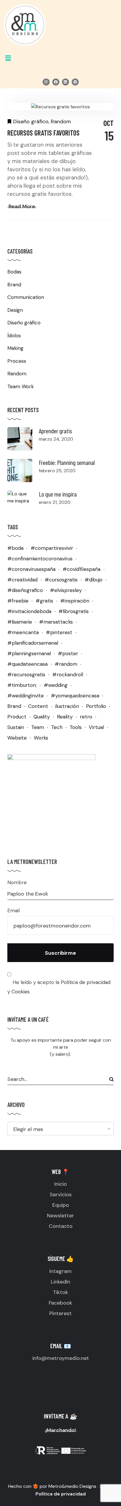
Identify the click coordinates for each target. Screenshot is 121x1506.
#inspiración (74, 601)
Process (16, 361)
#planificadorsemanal (32, 643)
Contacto (61, 1226)
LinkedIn (60, 1281)
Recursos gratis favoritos (43, 133)
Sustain (15, 727)
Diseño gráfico (30, 121)
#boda (15, 548)
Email (13, 910)
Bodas (14, 271)
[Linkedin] (65, 81)
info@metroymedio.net (60, 1358)
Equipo (60, 1205)
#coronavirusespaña (31, 569)
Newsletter (60, 1215)
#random (66, 664)
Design (15, 310)
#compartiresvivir (52, 548)
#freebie (17, 601)
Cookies (20, 991)
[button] (60, 58)
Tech (57, 727)
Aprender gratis (55, 430)
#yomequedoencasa (75, 695)
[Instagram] (46, 81)
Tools (76, 727)
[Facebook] (55, 81)
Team (37, 727)
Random (61, 121)
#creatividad (22, 579)
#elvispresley (66, 590)
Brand (14, 284)
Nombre (17, 882)
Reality (65, 716)
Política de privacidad (85, 982)
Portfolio (96, 706)
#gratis (44, 601)
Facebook (60, 1302)
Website (17, 738)
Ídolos (14, 335)
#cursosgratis (61, 579)
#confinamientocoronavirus (40, 558)
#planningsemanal (29, 653)
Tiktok (60, 1292)
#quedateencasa (27, 664)
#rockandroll (67, 674)
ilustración (67, 706)
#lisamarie (19, 622)
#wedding (56, 685)
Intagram (60, 1271)
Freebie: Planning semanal (67, 462)
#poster (68, 653)
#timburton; (22, 685)
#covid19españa (81, 569)
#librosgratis (73, 611)
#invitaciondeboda (29, 611)
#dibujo (93, 579)
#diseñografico (25, 590)
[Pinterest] (75, 81)
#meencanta (23, 632)
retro (86, 716)
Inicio (60, 1183)
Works (41, 738)
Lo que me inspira (58, 494)
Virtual (96, 727)
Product (16, 716)
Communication (25, 297)
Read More (22, 206)
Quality (41, 716)
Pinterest (60, 1313)
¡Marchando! (61, 1430)
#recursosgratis (26, 674)
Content (38, 706)
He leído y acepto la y (58, 987)
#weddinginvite (25, 695)
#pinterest (59, 632)
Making (15, 348)
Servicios (61, 1194)
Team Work (20, 386)
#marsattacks (56, 622)
